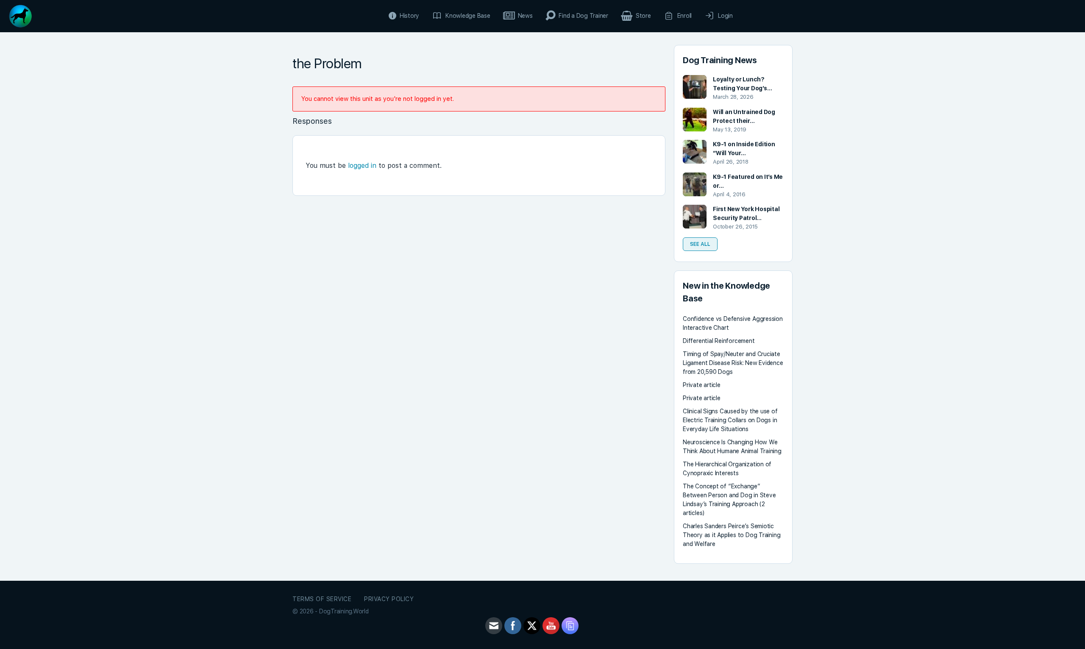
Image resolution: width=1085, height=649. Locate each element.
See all (700, 244)
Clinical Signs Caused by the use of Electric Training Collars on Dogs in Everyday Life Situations (730, 420)
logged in (362, 166)
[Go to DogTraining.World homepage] (20, 15)
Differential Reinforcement (719, 340)
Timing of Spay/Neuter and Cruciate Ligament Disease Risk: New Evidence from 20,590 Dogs (733, 363)
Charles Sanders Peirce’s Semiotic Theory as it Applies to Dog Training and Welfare (731, 535)
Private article (702, 385)
